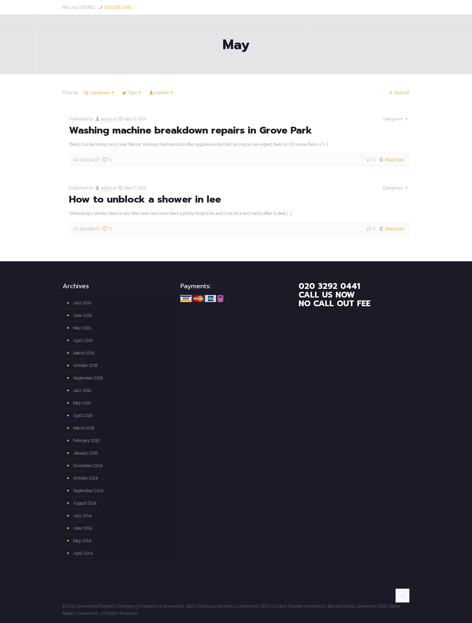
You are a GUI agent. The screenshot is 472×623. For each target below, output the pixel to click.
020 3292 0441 (117, 7)
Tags (132, 92)
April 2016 (83, 340)
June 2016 (82, 315)
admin (106, 119)
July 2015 (82, 390)
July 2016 (82, 303)
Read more (395, 159)
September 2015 (88, 378)
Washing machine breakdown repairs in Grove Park (190, 130)
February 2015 (86, 440)
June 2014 (82, 528)
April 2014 (83, 553)
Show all (401, 92)
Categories (100, 92)
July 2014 (82, 515)
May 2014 (82, 540)
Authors (161, 92)
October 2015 (85, 365)
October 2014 (85, 478)
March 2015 (83, 428)
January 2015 (85, 453)
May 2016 (82, 328)
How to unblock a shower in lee (145, 199)
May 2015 (82, 403)
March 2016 (84, 353)
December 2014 (87, 465)
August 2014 (85, 503)
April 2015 (82, 415)
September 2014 (88, 490)
